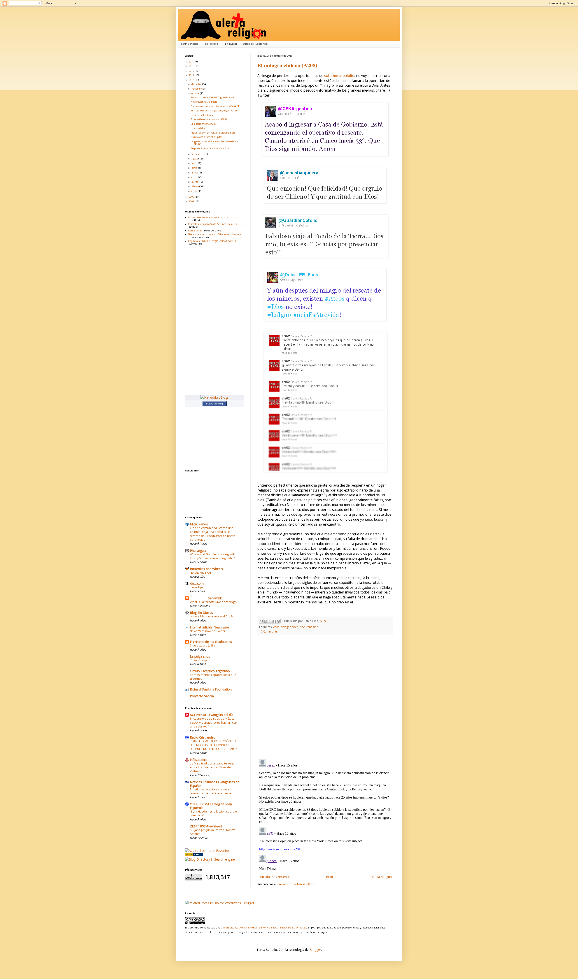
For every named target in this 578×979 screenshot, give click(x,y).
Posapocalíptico (201, 660)
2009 (192, 196)
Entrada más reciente (274, 877)
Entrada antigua (380, 877)
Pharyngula (198, 550)
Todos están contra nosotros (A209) (209, 119)
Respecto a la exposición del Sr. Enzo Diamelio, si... (214, 224)
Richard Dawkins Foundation (211, 689)
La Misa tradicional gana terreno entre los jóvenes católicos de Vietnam (212, 767)
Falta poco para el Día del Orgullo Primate (212, 97)
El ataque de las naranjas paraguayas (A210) (214, 110)
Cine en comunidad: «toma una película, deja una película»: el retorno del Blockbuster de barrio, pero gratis (213, 534)
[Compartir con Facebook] (274, 621)
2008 (192, 201)
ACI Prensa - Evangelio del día (211, 715)
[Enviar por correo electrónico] (261, 621)
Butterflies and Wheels (206, 569)
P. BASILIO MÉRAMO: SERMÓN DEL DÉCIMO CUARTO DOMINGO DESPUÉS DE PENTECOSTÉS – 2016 (214, 745)
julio (194, 163)
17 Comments (268, 631)
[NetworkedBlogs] (214, 397)
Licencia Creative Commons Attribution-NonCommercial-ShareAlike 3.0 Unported (263, 927)
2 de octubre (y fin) (203, 645)
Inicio (329, 877)
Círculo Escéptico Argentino (210, 671)
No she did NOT (200, 572)
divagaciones (289, 627)
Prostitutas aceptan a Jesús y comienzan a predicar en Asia (210, 791)
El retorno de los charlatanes (211, 642)
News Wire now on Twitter (207, 631)
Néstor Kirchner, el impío (204, 101)
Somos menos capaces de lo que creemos (213, 677)
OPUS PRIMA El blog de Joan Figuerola (211, 806)
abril (194, 177)
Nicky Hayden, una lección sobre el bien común (214, 813)
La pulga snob (200, 656)
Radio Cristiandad (202, 737)
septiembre (197, 154)
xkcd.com (197, 583)
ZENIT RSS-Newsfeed (206, 826)
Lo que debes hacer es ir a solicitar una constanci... (214, 217)
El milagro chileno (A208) (287, 65)
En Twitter (231, 44)
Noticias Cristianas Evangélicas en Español (214, 784)
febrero (195, 186)
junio (194, 167)
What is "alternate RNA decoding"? (213, 602)
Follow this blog (214, 403)
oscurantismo (309, 627)
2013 (192, 66)
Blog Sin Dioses (201, 612)
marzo (195, 181)
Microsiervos (199, 524)
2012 (192, 70)
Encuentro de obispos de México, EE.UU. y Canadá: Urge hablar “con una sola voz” (213, 722)
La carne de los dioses (202, 115)
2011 (192, 75)
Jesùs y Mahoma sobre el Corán (212, 616)
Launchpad (197, 587)
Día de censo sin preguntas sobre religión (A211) (216, 106)
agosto (194, 158)
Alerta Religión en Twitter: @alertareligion (213, 132)
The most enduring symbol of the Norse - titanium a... (214, 236)
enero (194, 191)
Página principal (190, 44)
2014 (192, 61)
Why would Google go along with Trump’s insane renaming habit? (212, 556)
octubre (195, 93)
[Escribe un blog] (265, 621)
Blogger (315, 949)
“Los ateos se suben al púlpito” (206, 137)
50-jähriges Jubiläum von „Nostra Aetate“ (212, 832)
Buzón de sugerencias (255, 44)
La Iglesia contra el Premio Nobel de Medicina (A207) (214, 143)
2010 (192, 80)
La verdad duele (199, 128)
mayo (194, 172)
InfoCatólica (198, 759)
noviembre (197, 88)
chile (276, 627)
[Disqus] (325, 697)
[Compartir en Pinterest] (278, 621)
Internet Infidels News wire (209, 627)
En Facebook (212, 44)
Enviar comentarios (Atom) (297, 884)
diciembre (196, 84)
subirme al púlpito (339, 75)
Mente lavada (195, 230)
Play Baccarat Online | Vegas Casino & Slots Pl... (213, 240)
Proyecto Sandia (202, 696)
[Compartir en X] (270, 621)
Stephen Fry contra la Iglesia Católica (210, 148)
